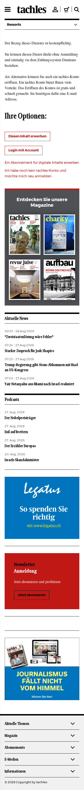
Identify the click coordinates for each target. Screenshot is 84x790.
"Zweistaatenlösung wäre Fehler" (29, 337)
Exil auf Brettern (16, 432)
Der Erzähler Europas (20, 446)
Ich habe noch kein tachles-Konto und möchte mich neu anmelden (35, 173)
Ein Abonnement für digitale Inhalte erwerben (42, 162)
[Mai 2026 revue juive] (24, 281)
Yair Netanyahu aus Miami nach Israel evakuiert (39, 384)
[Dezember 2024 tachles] (24, 235)
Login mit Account (23, 150)
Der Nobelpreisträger (20, 418)
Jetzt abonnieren (32, 595)
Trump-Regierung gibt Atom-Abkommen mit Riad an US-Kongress (41, 367)
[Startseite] (31, 9)
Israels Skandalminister (22, 460)
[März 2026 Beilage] (59, 235)
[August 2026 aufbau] (59, 281)
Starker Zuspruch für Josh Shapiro (29, 351)
